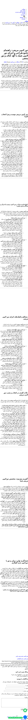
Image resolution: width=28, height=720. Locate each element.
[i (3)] (14, 46)
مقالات (26, 21)
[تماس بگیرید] (25, 717)
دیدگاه (26, 697)
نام (27, 685)
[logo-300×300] (17, 6)
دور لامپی (12, 62)
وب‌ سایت (25, 691)
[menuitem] (12, 9)
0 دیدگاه (19, 62)
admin (5, 62)
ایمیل (26, 688)
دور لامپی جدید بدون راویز (22, 656)
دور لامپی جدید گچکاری (22, 658)
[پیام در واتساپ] (25, 710)
